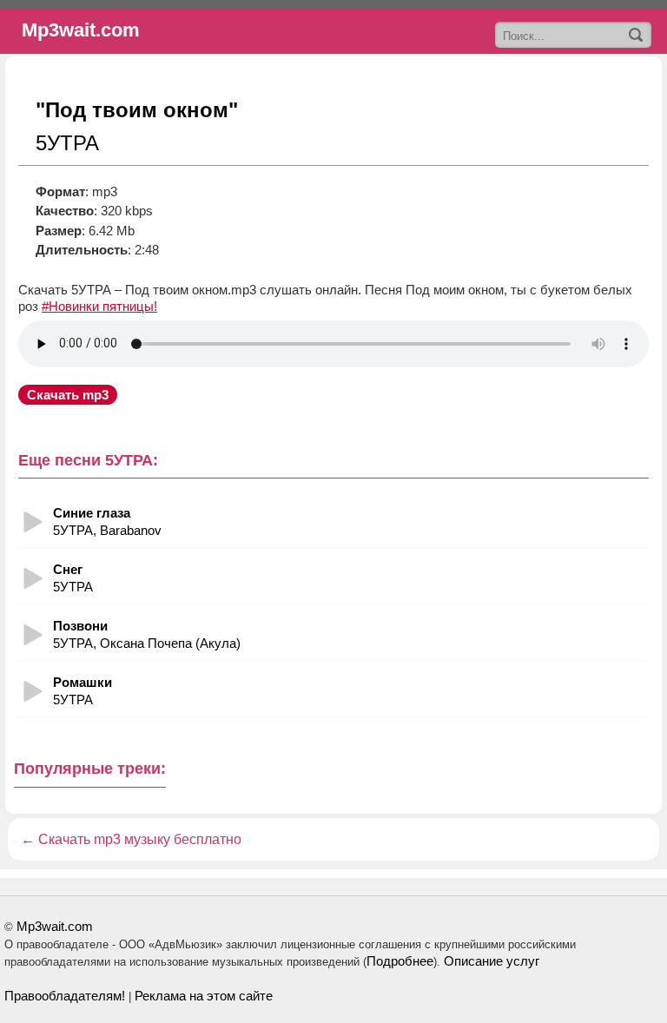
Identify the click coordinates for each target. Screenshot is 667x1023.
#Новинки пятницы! (99, 306)
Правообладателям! (64, 995)
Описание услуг (491, 961)
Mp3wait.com (55, 926)
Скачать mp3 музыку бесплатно (139, 839)
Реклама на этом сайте (204, 995)
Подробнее (400, 961)
